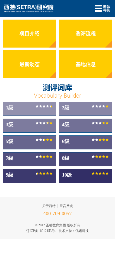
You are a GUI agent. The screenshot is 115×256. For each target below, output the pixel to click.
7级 (9, 158)
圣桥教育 (29, 8)
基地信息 (86, 64)
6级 (66, 141)
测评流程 (86, 33)
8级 (66, 158)
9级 (9, 175)
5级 (9, 141)
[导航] (102, 8)
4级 (66, 124)
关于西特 (49, 206)
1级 (9, 108)
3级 (9, 124)
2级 (66, 108)
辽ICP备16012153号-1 (42, 231)
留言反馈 (66, 206)
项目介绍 (30, 33)
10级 (67, 175)
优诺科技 (82, 231)
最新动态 (30, 64)
